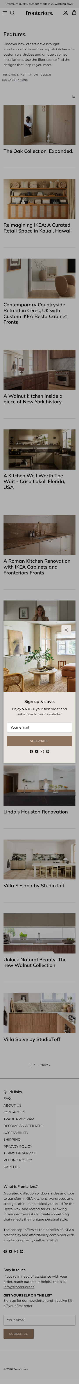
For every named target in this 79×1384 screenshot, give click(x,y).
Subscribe (39, 741)
